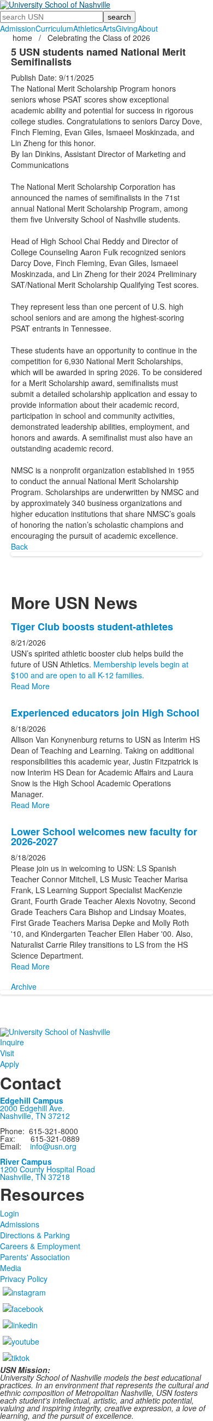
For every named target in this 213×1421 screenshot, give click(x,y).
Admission (18, 28)
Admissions (19, 1224)
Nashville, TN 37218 (35, 1176)
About (148, 28)
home (23, 37)
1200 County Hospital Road (47, 1169)
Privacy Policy (24, 1278)
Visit (7, 1052)
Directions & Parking (35, 1235)
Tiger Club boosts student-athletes (92, 626)
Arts (109, 28)
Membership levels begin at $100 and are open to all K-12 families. (99, 670)
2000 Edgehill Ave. (32, 1108)
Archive (24, 986)
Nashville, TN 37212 (35, 1115)
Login (9, 1213)
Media (10, 1267)
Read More (30, 686)
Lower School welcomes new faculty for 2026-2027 (104, 836)
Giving (127, 28)
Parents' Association (35, 1256)
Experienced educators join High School (105, 713)
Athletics (87, 28)
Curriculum (54, 28)
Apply (9, 1063)
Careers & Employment (40, 1246)
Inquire (12, 1042)
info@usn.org (53, 1146)
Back (19, 546)
